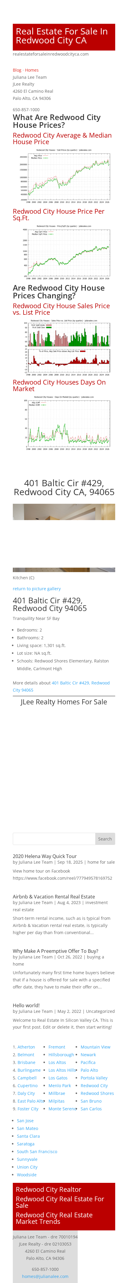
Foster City (28, 1109)
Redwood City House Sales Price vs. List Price (61, 309)
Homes (32, 70)
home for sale (101, 862)
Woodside (27, 1174)
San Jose (25, 1120)
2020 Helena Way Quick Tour (45, 856)
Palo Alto (89, 1070)
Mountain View (95, 1047)
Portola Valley (94, 1078)
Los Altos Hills (62, 1070)
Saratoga (26, 1144)
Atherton (26, 1047)
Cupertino (28, 1085)
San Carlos (91, 1109)
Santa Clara (28, 1136)
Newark (88, 1054)
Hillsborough (61, 1054)
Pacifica (88, 1062)
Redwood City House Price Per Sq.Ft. (58, 214)
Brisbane (26, 1062)
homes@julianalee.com (45, 1276)
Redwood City (94, 1085)
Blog (17, 70)
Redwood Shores (97, 1093)
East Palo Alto (31, 1101)
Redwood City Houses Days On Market (59, 385)
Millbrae (57, 1093)
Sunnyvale (27, 1159)
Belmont (26, 1054)
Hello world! (26, 1005)
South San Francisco (37, 1151)
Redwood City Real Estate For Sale (60, 1202)
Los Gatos (58, 1078)
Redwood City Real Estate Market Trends (54, 1218)
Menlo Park (60, 1085)
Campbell (27, 1078)
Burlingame (29, 1070)
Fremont (57, 1047)
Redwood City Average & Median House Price (62, 138)
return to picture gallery (37, 588)
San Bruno (91, 1101)
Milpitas (57, 1101)
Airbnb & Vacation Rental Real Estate (54, 896)
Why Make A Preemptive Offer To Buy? (55, 951)
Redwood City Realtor (48, 1189)
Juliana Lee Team (36, 862)
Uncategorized (100, 1011)
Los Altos (57, 1062)
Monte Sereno (63, 1109)
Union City (27, 1167)
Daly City (26, 1093)
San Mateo (27, 1128)
